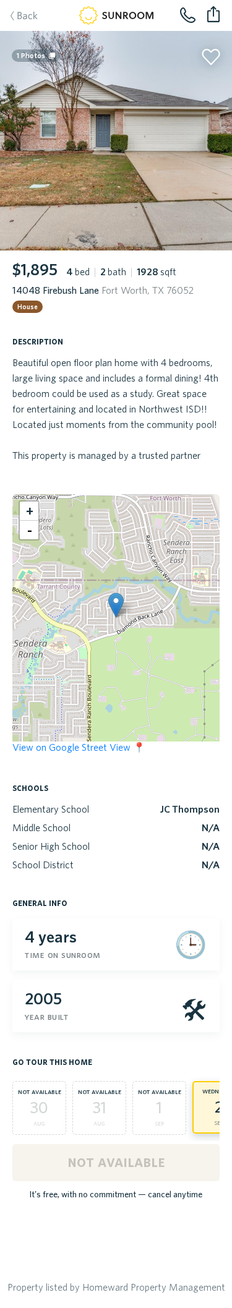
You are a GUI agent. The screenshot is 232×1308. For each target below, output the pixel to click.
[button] (116, 605)
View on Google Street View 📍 (78, 747)
